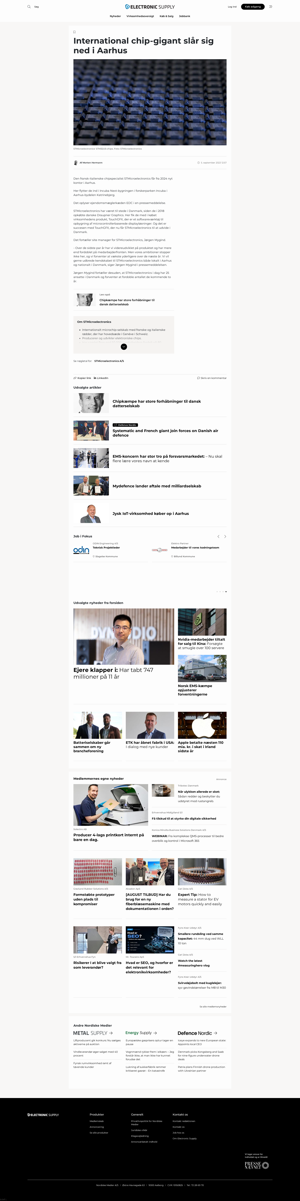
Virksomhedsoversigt (140, 16)
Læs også (105, 294)
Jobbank (184, 16)
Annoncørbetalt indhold (144, 1141)
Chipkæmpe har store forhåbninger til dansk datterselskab (127, 302)
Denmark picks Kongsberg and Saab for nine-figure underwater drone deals (201, 1055)
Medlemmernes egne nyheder (98, 779)
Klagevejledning (140, 1136)
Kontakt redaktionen (184, 1121)
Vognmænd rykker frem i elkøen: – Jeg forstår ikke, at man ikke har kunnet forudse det (150, 1055)
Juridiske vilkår (139, 1130)
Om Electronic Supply (185, 1138)
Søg (36, 6)
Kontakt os (179, 1127)
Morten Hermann (92, 162)
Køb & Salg (166, 16)
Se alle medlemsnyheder (213, 1006)
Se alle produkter (99, 1132)
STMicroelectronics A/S (109, 361)
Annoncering (97, 1127)
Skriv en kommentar (214, 378)
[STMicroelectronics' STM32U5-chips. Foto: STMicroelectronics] (150, 102)
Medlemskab (97, 1121)
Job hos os (178, 1132)
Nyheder (115, 16)
